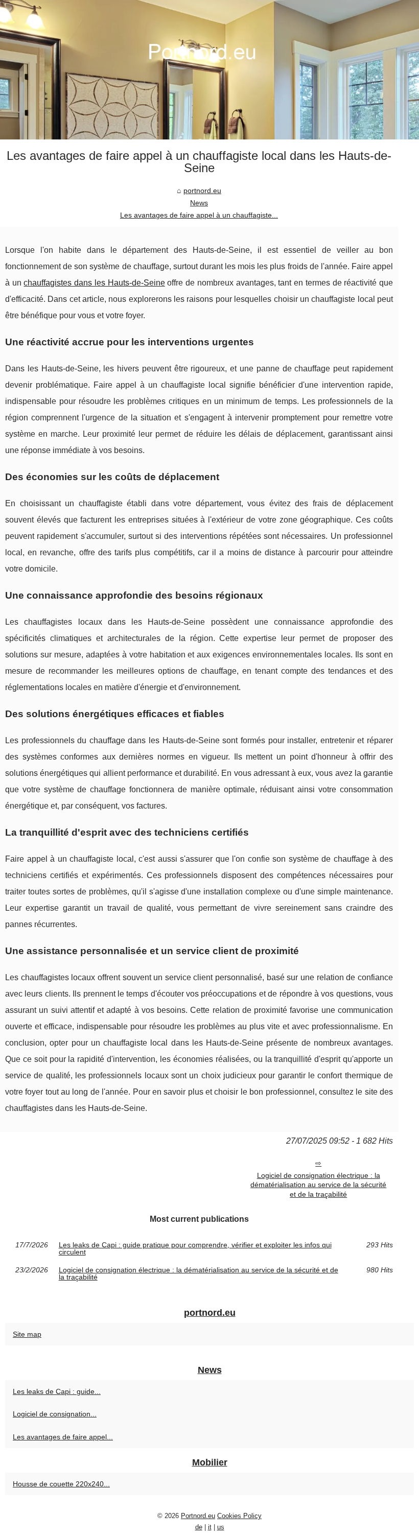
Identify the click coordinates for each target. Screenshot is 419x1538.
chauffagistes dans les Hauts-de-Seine (94, 282)
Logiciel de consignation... (55, 1414)
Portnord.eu (198, 1516)
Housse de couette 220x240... (61, 1484)
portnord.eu (202, 190)
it (210, 1527)
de (198, 1527)
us (220, 1527)
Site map (27, 1334)
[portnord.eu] (209, 69)
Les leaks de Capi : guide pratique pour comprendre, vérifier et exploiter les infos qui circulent (195, 1248)
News (199, 203)
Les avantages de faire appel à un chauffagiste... (199, 215)
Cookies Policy (239, 1516)
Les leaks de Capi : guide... (57, 1391)
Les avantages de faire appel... (63, 1437)
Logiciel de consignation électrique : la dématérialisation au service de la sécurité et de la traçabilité (318, 1184)
